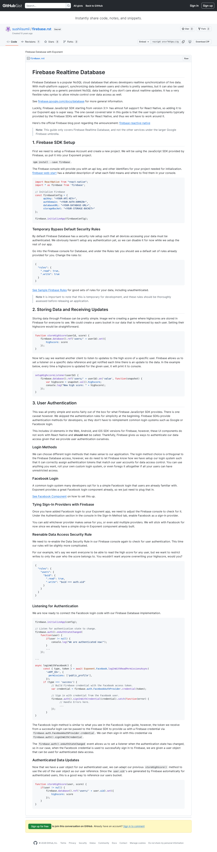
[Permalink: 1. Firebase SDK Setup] (30, 142)
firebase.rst (41, 29)
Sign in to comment (134, 826)
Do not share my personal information (166, 843)
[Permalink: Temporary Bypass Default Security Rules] (30, 229)
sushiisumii (21, 29)
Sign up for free (39, 826)
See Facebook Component (49, 496)
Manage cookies (138, 843)
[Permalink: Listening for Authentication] (30, 606)
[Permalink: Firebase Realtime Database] (30, 72)
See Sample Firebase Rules (49, 290)
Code (14, 41)
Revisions (32, 41)
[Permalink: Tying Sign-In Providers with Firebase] (30, 504)
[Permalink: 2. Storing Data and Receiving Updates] (30, 309)
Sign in (194, 5)
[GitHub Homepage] (35, 843)
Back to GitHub (94, 5)
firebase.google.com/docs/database (61, 101)
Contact (123, 843)
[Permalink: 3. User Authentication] (30, 403)
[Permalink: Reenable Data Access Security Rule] (30, 534)
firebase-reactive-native (134, 123)
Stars (53, 41)
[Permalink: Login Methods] (30, 447)
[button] (183, 41)
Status (93, 843)
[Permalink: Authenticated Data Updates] (30, 760)
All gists (78, 5)
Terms (63, 843)
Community (103, 843)
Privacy (72, 843)
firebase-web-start (44, 173)
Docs (114, 843)
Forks (72, 41)
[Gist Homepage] (12, 6)
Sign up (208, 5)
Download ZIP (202, 41)
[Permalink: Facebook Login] (30, 478)
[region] (108, 439)
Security (83, 843)
